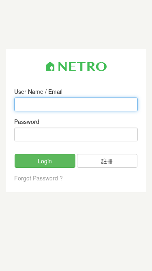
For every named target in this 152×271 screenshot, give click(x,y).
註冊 (107, 161)
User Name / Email (38, 91)
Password (26, 121)
